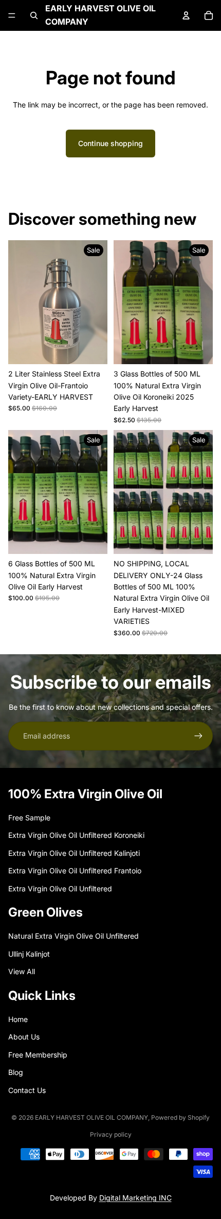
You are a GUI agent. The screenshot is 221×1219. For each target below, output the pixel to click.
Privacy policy (111, 1134)
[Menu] (12, 15)
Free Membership (37, 1054)
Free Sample (29, 817)
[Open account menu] (186, 15)
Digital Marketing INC (135, 1197)
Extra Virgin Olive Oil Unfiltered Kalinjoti (74, 853)
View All (21, 971)
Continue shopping (110, 143)
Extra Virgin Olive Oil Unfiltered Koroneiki (76, 835)
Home (18, 1019)
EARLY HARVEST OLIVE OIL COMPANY (91, 1117)
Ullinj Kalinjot (29, 953)
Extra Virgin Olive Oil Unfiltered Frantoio (74, 870)
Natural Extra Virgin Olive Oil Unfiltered (73, 935)
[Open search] (34, 15)
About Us (24, 1036)
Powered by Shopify (180, 1117)
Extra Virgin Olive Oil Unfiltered (60, 888)
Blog (15, 1072)
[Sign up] (198, 736)
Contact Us (27, 1090)
